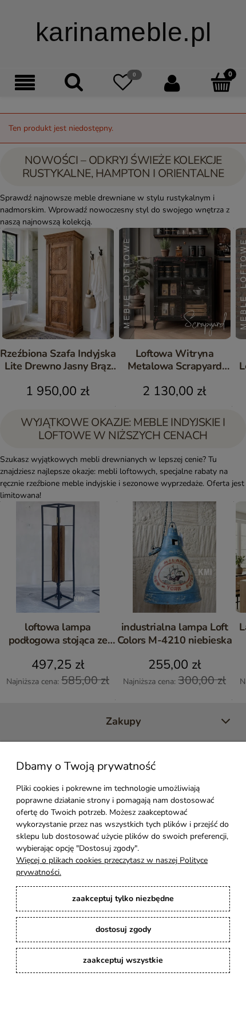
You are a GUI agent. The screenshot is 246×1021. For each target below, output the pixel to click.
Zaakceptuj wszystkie (123, 960)
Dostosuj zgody (123, 929)
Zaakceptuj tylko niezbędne (123, 898)
